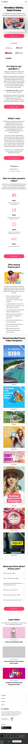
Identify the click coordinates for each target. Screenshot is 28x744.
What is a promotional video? (14, 642)
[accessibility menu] (2, 742)
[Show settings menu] (21, 28)
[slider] (13, 28)
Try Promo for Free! (14, 158)
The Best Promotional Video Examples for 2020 (14, 683)
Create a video (14, 107)
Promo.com (12, 149)
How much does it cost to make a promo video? (14, 662)
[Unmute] (18, 28)
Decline (9, 741)
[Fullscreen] (23, 28)
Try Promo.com (14, 36)
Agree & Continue (17, 741)
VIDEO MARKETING (14, 640)
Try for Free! (14, 256)
